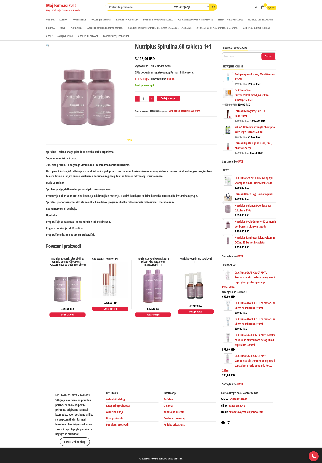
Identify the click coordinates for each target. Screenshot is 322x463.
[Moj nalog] (256, 7)
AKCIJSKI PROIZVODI (88, 36)
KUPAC (171, 79)
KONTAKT (63, 19)
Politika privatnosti (174, 425)
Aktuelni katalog (115, 399)
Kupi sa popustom (174, 412)
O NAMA (50, 19)
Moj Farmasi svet (61, 5)
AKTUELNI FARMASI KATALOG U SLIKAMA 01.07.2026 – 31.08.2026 (160, 28)
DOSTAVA (50, 28)
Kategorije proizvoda (118, 406)
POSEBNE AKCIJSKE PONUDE (116, 36)
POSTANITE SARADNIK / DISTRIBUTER (195, 19)
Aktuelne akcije (115, 412)
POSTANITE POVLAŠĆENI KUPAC (158, 19)
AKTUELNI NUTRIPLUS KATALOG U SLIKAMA (217, 28)
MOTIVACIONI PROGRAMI (260, 19)
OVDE (240, 256)
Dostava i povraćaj (174, 418)
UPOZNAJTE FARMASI (101, 19)
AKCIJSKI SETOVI (65, 36)
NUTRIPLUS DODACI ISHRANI (256, 28)
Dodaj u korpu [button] (67, 314)
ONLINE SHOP (79, 19)
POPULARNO (76, 28)
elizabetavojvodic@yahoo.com (246, 412)
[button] (48, 45)
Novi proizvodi (114, 418)
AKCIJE (49, 36)
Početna (168, 399)
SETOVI (198, 111)
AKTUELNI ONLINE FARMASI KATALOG (105, 28)
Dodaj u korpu (168, 98)
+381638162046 (238, 399)
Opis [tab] (129, 140)
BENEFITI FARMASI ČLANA (230, 19)
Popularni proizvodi (117, 425)
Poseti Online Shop (75, 442)
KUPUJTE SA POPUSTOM (127, 19)
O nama (168, 406)
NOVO (63, 28)
